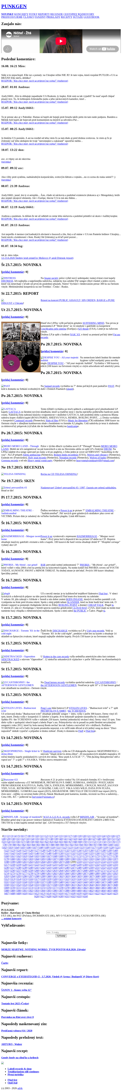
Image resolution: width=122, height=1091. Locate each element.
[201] (25, 862)
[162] (18, 856)
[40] (61, 839)
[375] (43, 887)
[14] (56, 836)
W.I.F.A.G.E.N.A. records (56, 817)
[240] (31, 867)
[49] (104, 839)
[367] (109, 885)
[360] (67, 885)
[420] (85, 893)
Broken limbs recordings (66, 454)
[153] (79, 853)
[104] (16, 847)
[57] (23, 841)
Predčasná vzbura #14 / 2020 (16, 1030)
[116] (88, 847)
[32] (23, 839)
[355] (37, 885)
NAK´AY (75, 334)
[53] (4, 841)
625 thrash (83, 328)
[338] (49, 882)
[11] (42, 836)
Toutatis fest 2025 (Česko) (15, 1003)
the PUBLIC (80, 610)
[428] (49, 896)
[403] (97, 890)
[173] (85, 856)
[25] (108, 836)
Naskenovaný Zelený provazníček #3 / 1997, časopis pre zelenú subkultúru (78, 487)
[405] (109, 890)
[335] (31, 882)
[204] (43, 862)
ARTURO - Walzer (11, 1044)
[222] (37, 864)
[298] (37, 876)
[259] (31, 870)
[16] (65, 836)
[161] (12, 856)
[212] (91, 862)
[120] (111, 847)
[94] (81, 844)
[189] (67, 859)
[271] (103, 870)
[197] (115, 859)
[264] (61, 870)
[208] (67, 862)
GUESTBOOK (91, 17)
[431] (67, 896)
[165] (37, 856)
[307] (91, 876)
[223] (43, 864)
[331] (6, 882)
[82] (24, 844)
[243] (49, 867)
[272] (109, 870)
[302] (61, 876)
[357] (49, 885)
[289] (97, 873)
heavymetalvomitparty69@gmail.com (95, 460)
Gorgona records (9, 460)
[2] (8, 836)
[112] (64, 847)
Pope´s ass (46, 708)
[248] (79, 867)
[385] (103, 887)
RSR (43, 564)
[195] (103, 859)
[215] (109, 862)
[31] (18, 839)
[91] (67, 844)
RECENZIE (56, 14)
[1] (4, 836)
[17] (70, 836)
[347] (103, 882)
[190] (73, 859)
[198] (7, 862)
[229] (79, 864)
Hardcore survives (52, 751)
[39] (56, 839)
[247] (73, 867)
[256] (12, 870)
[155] (91, 853)
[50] (109, 839)
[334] (24, 882)
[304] (73, 876)
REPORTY (44, 14)
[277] (24, 873)
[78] (5, 844)
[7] (25, 836)
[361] (73, 885)
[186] (49, 859)
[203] (37, 862)
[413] (43, 893)
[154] (85, 853)
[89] (57, 844)
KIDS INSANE (75, 599)
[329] (109, 879)
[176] (103, 856)
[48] (99, 839)
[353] (24, 885)
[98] (100, 844)
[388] (6, 890)
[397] (61, 890)
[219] (18, 864)
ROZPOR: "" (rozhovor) (34, 80)
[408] (13, 893)
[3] (11, 836)
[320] (55, 879)
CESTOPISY (70, 14)
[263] (55, 870)
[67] (70, 841)
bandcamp (72, 426)
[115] (82, 847)
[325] (85, 879)
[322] (67, 879)
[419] (79, 893)
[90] (62, 844)
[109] (47, 847)
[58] (28, 841)
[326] (91, 879)
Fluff (80, 731)
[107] (34, 847)
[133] (73, 850)
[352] (18, 885)
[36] (42, 839)
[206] (55, 862)
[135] (85, 850)
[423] (103, 893)
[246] (67, 867)
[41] (66, 839)
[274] (6, 873)
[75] (109, 841)
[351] (12, 885)
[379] (67, 887)
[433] (79, 896)
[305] (79, 876)
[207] (61, 862)
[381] (79, 887)
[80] (14, 844)
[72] (94, 841)
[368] (115, 885)
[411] (31, 893)
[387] (115, 887)
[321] (61, 879)
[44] (80, 839)
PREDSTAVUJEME (12, 17)
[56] (18, 841)
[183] (31, 859)
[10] (37, 836)
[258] (24, 870)
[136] (91, 850)
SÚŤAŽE (78, 17)
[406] (115, 890)
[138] (103, 850)
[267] (79, 870)
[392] (31, 890)
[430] (61, 896)
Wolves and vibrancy (97, 454)
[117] (93, 847)
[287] (85, 873)
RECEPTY (66, 17)
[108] (41, 847)
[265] (67, 870)
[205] (49, 862)
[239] (24, 867)
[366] (103, 885)
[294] (13, 876)
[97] (95, 844)
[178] (115, 856)
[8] (29, 836)
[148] (49, 853)
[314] (18, 879)
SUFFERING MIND (93, 323)
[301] (55, 876)
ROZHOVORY (86, 14)
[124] (18, 850)
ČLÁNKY (28, 17)
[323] (73, 879)
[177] (109, 856)
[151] (67, 853)
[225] (55, 864)
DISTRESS (7, 281)
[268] (85, 870)
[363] (85, 885)
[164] (31, 856)
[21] (89, 836)
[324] (79, 879)
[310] (109, 876)
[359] (61, 885)
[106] (28, 847)
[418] (73, 893)
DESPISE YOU (55, 363)
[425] (115, 893)
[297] (31, 876)
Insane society (51, 278)
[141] (6, 853)
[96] (91, 844)
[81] (19, 844)
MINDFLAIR (87, 817)
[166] (43, 856)
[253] (109, 867)
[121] (117, 847)
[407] (7, 893)
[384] (97, 887)
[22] (94, 836)
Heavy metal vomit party (40, 460)
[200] (19, 862)
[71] (90, 841)
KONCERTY (21, 14)
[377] (55, 887)
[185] (43, 859)
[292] (115, 873)
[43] (75, 839)
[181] (18, 859)
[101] (116, 844)
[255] (6, 870)
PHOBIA (84, 564)
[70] (85, 841)
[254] (115, 867)
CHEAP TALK (96, 605)
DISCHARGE (60, 630)
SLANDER (73, 602)
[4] (15, 836)
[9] (32, 836)
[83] (29, 844)
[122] (6, 850)
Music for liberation (78, 420)
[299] (43, 876)
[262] (49, 870)
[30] (13, 839)
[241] (37, 867)
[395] (49, 890)
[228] (73, 864)
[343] (79, 882)
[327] (97, 879)
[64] (56, 841)
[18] (75, 836)
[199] (13, 862)
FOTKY (33, 14)
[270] (97, 870)
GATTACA (14, 412)
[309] (103, 876)
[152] (73, 853)
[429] (55, 896)
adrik (20, 1088)
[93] (76, 844)
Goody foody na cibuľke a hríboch (19, 1057)
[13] (51, 836)
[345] (91, 882)
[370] (12, 887)
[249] (85, 867)
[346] (97, 882)
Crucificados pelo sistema (53, 328)
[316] (31, 879)
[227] (67, 864)
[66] (66, 841)
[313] (12, 879)
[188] (61, 859)
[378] (61, 887)
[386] (109, 887)
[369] (6, 887)
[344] (85, 882)
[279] (37, 873)
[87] (48, 844)
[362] (79, 885)
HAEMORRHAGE (87, 536)
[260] (37, 870)
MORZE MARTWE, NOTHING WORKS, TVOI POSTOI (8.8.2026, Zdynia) (43, 949)
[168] (55, 856)
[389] (12, 890)
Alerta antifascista (32, 454)
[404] (103, 890)
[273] (115, 870)
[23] (99, 836)
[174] (91, 856)
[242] (43, 867)
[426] (37, 896)
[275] (12, 873)
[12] (46, 836)
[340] (61, 882)
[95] (86, 844)
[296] (25, 876)
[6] (22, 836)
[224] (49, 864)
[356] (43, 885)
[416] (61, 893)
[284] (67, 873)
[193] (91, 859)
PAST (111, 386)
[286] (79, 873)
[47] (94, 839)
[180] (12, 859)
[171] (73, 856)
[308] (97, 876)
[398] (67, 890)
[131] (61, 850)
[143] (18, 853)
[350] (6, 885)
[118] (99, 847)
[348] (109, 882)
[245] (61, 867)
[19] (80, 836)
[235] (115, 864)
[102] (4, 847)
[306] (85, 876)
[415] (55, 893)
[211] (85, 862)
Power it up (66, 510)
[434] (85, 896)
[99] (105, 844)
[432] (73, 896)
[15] (61, 836)
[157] (103, 853)
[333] (18, 882)
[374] (37, 887)
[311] (115, 876)
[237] (12, 867)
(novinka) (6, 161)
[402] (91, 890)
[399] (73, 890)
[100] (110, 844)
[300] (49, 876)
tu (113, 605)
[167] (49, 856)
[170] (67, 856)
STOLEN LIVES (78, 708)
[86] (43, 844)
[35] (37, 839)
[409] (19, 893)
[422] (97, 893)
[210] (79, 862)
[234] (109, 864)
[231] (91, 864)
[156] (97, 853)
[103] (10, 847)
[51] (113, 839)
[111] (58, 847)
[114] (76, 847)
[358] (55, 885)
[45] (85, 839)
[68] (75, 841)
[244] (55, 867)
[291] (109, 873)
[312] (6, 879)
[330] (115, 879)
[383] (91, 887)
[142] (12, 853)
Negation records (67, 457)
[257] (18, 870)
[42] (70, 839)
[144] (24, 853)
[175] (97, 856)
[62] (47, 841)
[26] (113, 836)
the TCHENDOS (77, 711)
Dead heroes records (54, 682)
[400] (79, 890)
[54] (9, 841)
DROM (108, 449)
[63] (51, 841)
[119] (105, 847)
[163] (24, 856)
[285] (73, 873)
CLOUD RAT (79, 608)
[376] (49, 887)
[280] (43, 873)
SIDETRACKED (10, 659)
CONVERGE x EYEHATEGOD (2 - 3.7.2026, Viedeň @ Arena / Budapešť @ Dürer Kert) (50, 976)
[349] (115, 882)
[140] (115, 850)
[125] (24, 850)
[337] (43, 882)
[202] (31, 862)
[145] (31, 853)
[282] (55, 873)
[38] (51, 839)
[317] (37, 879)
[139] (109, 850)
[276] (18, 873)
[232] (97, 864)
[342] (73, 882)
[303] (67, 876)
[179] (6, 859)
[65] (61, 841)
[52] (118, 839)
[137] (97, 850)
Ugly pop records (95, 630)
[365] (97, 885)
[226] (61, 864)
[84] (33, 844)
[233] (103, 864)
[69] (80, 841)
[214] (103, 862)
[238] (18, 867)
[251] (97, 867)
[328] (103, 879)
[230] (85, 864)
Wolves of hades (98, 457)
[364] (91, 885)
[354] (31, 885)
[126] (31, 850)
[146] (37, 853)
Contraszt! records (23, 420)
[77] (118, 841)
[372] (24, 887)
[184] (37, 859)
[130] (55, 850)
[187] (55, 859)
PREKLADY (53, 17)
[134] (79, 850)
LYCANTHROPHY (105, 682)
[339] (55, 882)
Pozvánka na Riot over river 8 (17, 1017)
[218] (12, 864)
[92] (72, 844)
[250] (91, 867)
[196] (109, 859)
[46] (90, 839)
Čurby (4, 963)
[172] (79, 856)
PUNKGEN (14, 6)
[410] (25, 893)
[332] (12, 882)
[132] (67, 850)
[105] (22, 847)
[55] (13, 841)
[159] (115, 853)
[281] (49, 873)
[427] (43, 896)
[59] (32, 841)
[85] (38, 844)
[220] (24, 864)
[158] (109, 853)
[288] (91, 873)
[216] (115, 862)
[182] (24, 859)
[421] (91, 893)
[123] (12, 850)
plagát (70, 389)
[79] (10, 844)
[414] (49, 893)
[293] (7, 876)
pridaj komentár (13, 272)
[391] (24, 890)
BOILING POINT (67, 605)
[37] (47, 839)
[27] (118, 836)
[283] (61, 873)
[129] (49, 850)
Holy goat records (37, 457)
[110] (52, 847)
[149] (55, 853)
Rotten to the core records (56, 656)
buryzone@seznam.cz (43, 796)
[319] (49, 879)
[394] (43, 890)
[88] (53, 844)
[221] (31, 864)
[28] (4, 839)
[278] (31, 873)
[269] (91, 870)
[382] (85, 887)
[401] (85, 890)
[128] (43, 850)
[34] (32, 839)
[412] (37, 893)
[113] (70, 847)
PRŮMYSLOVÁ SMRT (53, 711)
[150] (61, 853)
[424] (109, 893)
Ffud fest (103, 593)
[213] (97, 862)
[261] (43, 870)
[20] (84, 836)
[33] (28, 839)
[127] (37, 850)
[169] (61, 856)
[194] (97, 859)
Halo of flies (52, 420)
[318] (43, 879)
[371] (18, 887)
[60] (37, 841)
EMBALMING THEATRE (100, 510)
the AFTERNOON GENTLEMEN (59, 685)
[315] (24, 879)
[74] (104, 841)
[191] (79, 859)
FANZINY (40, 17)
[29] (9, 839)
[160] (6, 856)
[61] (42, 841)
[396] (55, 890)
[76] (113, 841)
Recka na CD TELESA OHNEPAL (59, 474)
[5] (18, 836)
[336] (37, 882)
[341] (67, 882)
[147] (43, 853)
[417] (67, 893)
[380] (73, 887)
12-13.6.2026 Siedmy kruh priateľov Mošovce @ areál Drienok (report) (37, 258)
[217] (6, 864)
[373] (31, 887)
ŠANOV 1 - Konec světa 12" (16, 990)
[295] (19, 876)
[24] (104, 836)
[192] (85, 859)
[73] (99, 841)
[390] (18, 890)
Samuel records (52, 386)
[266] (73, 870)
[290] (103, 873)
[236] (6, 867)
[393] (37, 890)
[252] (103, 867)
